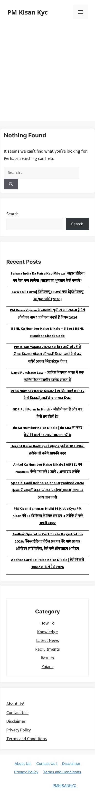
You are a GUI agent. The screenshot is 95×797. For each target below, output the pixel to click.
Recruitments (47, 649)
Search (12, 214)
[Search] (11, 184)
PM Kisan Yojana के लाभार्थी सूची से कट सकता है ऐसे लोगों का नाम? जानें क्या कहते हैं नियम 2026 (47, 313)
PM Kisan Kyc (27, 12)
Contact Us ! (17, 712)
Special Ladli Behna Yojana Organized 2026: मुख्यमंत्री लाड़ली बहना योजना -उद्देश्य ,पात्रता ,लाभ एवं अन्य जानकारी (47, 490)
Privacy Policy (18, 730)
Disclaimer (16, 721)
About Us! (15, 704)
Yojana (48, 666)
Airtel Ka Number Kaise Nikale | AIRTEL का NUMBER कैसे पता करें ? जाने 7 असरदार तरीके (47, 468)
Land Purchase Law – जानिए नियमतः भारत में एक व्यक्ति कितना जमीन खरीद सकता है (47, 376)
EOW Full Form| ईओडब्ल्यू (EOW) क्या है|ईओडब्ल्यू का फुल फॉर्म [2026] (48, 295)
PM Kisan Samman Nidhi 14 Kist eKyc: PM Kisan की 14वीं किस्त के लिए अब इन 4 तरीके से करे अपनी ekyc (47, 516)
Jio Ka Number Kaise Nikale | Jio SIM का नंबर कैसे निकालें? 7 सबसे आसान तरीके (47, 431)
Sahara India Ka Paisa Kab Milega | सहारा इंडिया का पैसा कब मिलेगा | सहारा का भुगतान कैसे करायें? (47, 277)
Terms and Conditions (26, 739)
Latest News (47, 640)
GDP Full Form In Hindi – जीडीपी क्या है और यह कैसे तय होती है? (47, 413)
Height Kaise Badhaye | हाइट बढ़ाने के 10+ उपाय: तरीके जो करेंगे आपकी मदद (47, 449)
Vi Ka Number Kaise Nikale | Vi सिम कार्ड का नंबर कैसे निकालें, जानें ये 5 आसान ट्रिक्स (48, 394)
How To (47, 623)
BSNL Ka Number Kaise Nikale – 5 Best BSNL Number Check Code (47, 332)
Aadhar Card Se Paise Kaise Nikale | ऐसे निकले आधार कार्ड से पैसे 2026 (47, 563)
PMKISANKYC (64, 785)
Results (47, 658)
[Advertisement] (47, 74)
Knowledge (47, 632)
